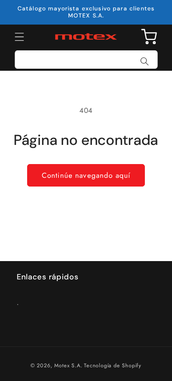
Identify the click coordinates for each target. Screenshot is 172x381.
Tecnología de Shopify (113, 365)
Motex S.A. (68, 365)
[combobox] (86, 59)
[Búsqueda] (144, 61)
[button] (19, 36)
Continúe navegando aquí (86, 175)
